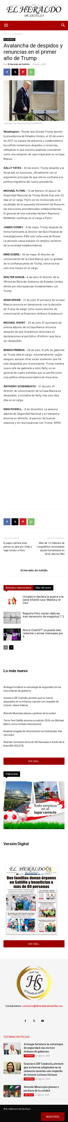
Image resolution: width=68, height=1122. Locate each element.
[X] (15, 72)
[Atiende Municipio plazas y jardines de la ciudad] (12, 1091)
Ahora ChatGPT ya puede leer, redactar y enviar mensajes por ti (43, 633)
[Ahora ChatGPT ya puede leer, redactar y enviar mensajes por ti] (12, 635)
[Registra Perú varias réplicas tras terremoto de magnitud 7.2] (12, 618)
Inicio (6, 33)
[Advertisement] (34, 473)
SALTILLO (29, 1095)
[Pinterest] (23, 72)
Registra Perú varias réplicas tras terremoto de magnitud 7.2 (43, 615)
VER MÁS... (34, 761)
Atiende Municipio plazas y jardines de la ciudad (29, 713)
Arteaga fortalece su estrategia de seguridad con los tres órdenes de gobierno (32, 689)
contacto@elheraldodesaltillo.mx (42, 1006)
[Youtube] (42, 1021)
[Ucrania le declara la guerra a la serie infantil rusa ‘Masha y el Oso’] (12, 601)
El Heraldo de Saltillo (18, 64)
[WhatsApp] (31, 72)
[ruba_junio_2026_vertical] (34, 828)
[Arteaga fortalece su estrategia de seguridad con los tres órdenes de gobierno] (12, 1048)
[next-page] (11, 647)
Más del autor (43, 587)
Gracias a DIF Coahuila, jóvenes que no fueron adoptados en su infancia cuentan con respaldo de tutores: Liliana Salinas (31, 702)
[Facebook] (6, 72)
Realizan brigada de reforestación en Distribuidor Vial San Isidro (32, 733)
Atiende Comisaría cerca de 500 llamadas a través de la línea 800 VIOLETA (33, 744)
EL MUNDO (17, 33)
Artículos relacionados (18, 587)
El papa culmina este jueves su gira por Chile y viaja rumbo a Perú (17, 546)
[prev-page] (5, 647)
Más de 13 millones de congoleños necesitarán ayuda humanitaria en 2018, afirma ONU (51, 548)
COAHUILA (29, 1055)
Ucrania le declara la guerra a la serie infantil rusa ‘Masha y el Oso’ (43, 600)
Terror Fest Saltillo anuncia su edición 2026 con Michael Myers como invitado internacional (33, 722)
